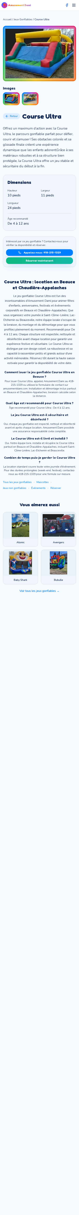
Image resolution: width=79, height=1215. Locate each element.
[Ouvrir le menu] (74, 5)
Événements (38, 488)
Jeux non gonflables (14, 488)
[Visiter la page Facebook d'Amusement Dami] (67, 5)
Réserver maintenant (39, 260)
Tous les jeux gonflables (17, 482)
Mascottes (43, 482)
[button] (11, 98)
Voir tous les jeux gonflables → (39, 591)
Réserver (56, 488)
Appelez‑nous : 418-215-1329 (42, 252)
